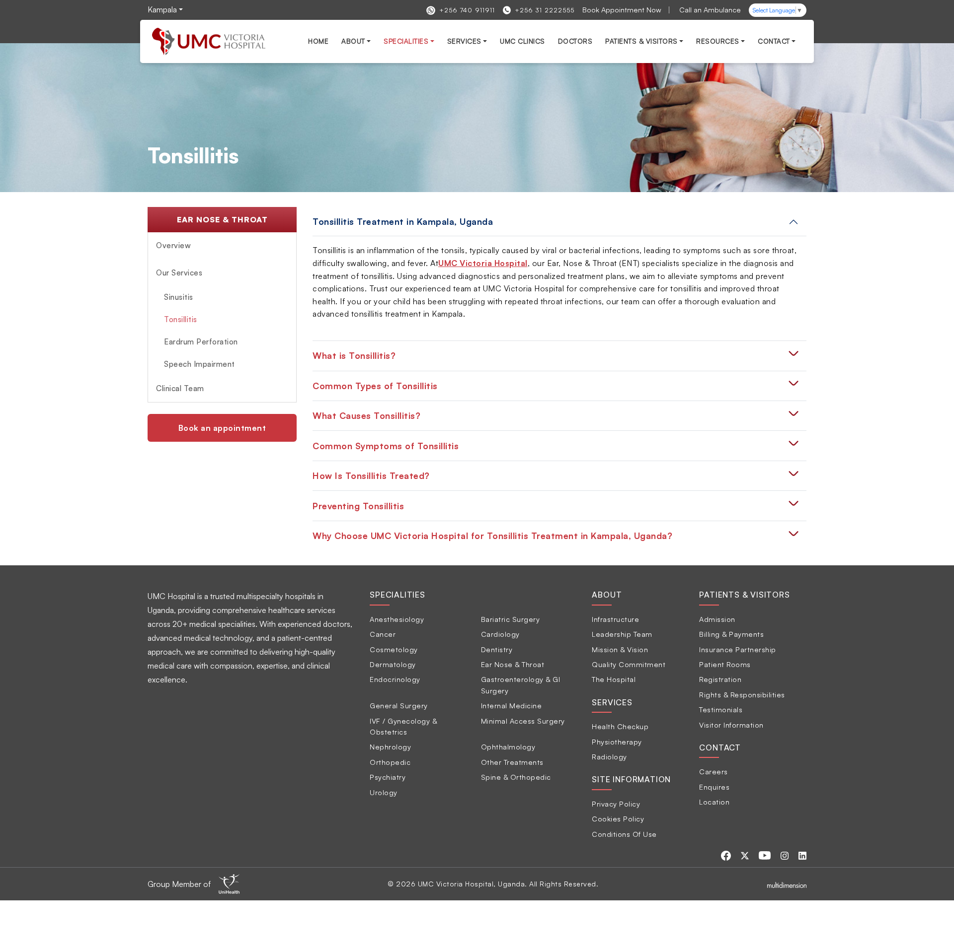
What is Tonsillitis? (354, 355)
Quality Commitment (628, 664)
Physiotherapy (617, 741)
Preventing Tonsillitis (358, 505)
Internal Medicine (511, 705)
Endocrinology (395, 679)
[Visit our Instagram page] (786, 855)
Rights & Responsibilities (742, 694)
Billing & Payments (731, 633)
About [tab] (607, 595)
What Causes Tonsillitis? (366, 415)
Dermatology (393, 664)
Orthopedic (390, 761)
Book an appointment (222, 428)
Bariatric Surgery (510, 618)
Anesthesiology (397, 618)
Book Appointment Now (621, 9)
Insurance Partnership (737, 649)
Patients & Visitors (641, 41)
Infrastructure (615, 618)
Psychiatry (387, 776)
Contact (774, 41)
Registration (720, 679)
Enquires (714, 786)
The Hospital (614, 679)
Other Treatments (512, 761)
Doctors (575, 41)
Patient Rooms (725, 664)
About (353, 41)
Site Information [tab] (631, 779)
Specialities (406, 41)
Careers (713, 771)
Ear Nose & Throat (513, 664)
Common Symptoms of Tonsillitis (386, 445)
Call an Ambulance (710, 9)
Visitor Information (731, 724)
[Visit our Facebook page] (727, 855)
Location (714, 801)
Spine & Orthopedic (516, 776)
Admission (717, 618)
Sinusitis (178, 297)
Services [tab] (612, 702)
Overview (173, 245)
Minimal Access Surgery (523, 720)
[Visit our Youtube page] (766, 855)
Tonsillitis (180, 319)
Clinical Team (180, 388)
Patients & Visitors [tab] (744, 595)
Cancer (383, 633)
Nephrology (390, 746)
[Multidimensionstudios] (786, 884)
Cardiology (500, 633)
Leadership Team (622, 633)
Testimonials (720, 709)
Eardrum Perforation (201, 341)
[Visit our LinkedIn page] (802, 855)
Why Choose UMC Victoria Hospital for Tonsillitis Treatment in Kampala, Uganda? (492, 535)
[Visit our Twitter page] (746, 855)
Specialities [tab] (397, 595)
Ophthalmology (508, 746)
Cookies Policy (618, 818)
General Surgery (399, 705)
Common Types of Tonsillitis (375, 385)
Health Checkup (620, 726)
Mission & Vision (620, 649)
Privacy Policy (616, 803)
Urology (384, 792)
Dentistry (497, 649)
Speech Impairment (199, 364)
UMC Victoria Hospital (483, 263)
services (464, 41)
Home (318, 41)
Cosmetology (394, 649)
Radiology (609, 756)
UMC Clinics (522, 41)
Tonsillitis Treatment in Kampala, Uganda (403, 221)
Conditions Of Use (624, 833)
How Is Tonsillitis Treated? (371, 475)
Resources (717, 41)
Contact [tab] (720, 747)
